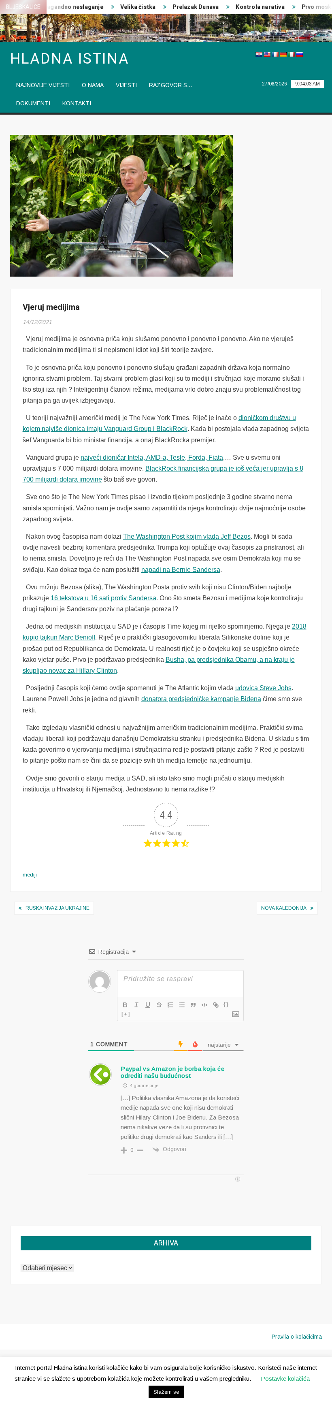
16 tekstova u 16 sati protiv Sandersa (103, 598)
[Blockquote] (193, 1005)
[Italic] (136, 1005)
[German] (283, 54)
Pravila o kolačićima (297, 1336)
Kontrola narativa (249, 7)
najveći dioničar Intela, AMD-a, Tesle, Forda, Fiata (152, 457)
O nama (93, 85)
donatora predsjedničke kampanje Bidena (201, 698)
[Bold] (125, 1005)
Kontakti (76, 103)
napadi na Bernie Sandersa (180, 569)
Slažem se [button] (166, 1392)
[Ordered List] (170, 1005)
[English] (266, 54)
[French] (275, 54)
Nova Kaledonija (283, 908)
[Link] (215, 1005)
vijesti (126, 85)
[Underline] (147, 1005)
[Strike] (159, 1005)
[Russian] (299, 54)
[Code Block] (204, 1005)
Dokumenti (33, 103)
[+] (125, 1014)
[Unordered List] (181, 1005)
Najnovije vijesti (43, 85)
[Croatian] (258, 54)
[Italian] (291, 54)
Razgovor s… (170, 85)
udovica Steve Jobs (263, 688)
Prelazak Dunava (185, 7)
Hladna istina (69, 59)
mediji (30, 875)
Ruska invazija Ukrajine (57, 908)
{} (226, 1004)
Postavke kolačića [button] (285, 1378)
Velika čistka (127, 7)
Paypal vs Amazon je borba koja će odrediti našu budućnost (172, 1072)
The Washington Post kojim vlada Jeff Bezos (187, 536)
